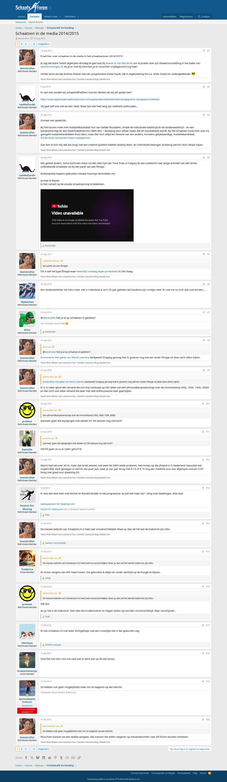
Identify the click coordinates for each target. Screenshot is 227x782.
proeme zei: (48, 438)
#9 (208, 370)
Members (70, 16)
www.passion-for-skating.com (58, 503)
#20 (208, 719)
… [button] (30, 43)
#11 (208, 431)
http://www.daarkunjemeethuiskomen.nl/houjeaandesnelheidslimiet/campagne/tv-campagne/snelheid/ (100, 99)
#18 (208, 653)
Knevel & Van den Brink (119, 63)
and (55, 543)
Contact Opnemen (140, 773)
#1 (208, 50)
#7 (208, 312)
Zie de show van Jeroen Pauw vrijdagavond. (66, 137)
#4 (208, 157)
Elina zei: (47, 346)
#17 (208, 625)
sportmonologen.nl (52, 66)
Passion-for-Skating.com (52, 509)
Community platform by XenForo (113, 779)
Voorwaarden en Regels (163, 773)
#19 (208, 681)
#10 (208, 403)
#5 (208, 254)
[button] (60, 16)
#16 (208, 586)
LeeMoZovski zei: (51, 260)
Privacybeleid (183, 773)
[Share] (204, 51)
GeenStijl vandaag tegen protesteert (97, 271)
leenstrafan (23, 38)
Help (195, 773)
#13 (208, 488)
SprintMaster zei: (51, 726)
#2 (208, 86)
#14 (208, 523)
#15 (208, 551)
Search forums (36, 22)
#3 (208, 114)
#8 (208, 340)
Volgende (43, 43)
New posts (20, 22)
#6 (208, 284)
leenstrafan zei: (50, 376)
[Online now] (27, 695)
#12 (208, 459)
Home (21, 16)
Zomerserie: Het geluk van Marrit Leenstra (65, 357)
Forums (34, 16)
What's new (50, 16)
